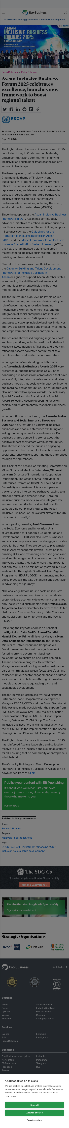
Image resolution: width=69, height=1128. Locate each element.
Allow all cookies (34, 1113)
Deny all (34, 1105)
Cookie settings (34, 1120)
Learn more (10, 1096)
